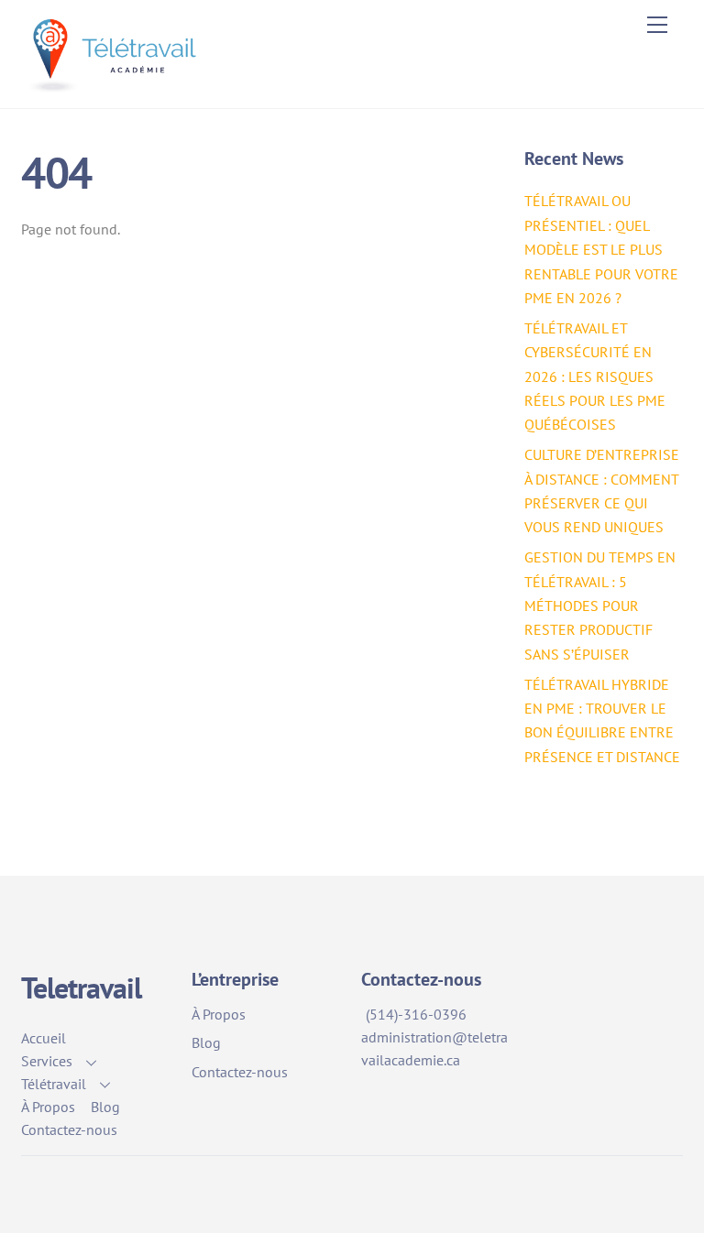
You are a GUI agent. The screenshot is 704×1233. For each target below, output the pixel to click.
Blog (105, 1106)
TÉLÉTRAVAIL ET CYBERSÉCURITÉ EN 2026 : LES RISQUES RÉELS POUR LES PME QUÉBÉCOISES (595, 376)
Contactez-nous (69, 1129)
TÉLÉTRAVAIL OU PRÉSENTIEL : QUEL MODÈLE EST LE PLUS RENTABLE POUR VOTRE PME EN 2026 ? (601, 249)
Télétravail (53, 1084)
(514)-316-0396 (416, 1014)
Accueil (43, 1038)
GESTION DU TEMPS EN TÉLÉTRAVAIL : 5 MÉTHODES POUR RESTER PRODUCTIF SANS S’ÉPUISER (600, 605)
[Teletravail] (116, 85)
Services (46, 1061)
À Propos (48, 1106)
